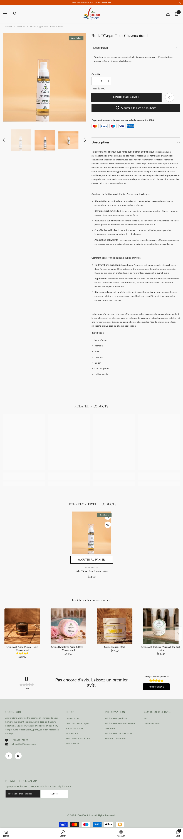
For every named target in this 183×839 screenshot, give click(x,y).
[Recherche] (15, 13)
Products (21, 26)
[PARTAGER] (177, 97)
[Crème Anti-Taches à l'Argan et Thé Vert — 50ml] (160, 626)
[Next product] (178, 634)
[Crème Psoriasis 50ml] (114, 626)
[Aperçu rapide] (108, 525)
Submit (54, 793)
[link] (169, 97)
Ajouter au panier (127, 97)
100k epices (91, 567)
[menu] (5, 13)
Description (100, 47)
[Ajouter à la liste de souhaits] (108, 516)
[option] (44, 77)
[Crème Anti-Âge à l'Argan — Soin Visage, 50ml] (22, 626)
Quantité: (96, 74)
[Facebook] (8, 755)
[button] (3, 140)
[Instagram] (18, 755)
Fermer (180, 2)
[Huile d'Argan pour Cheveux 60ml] (91, 533)
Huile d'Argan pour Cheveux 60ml (91, 571)
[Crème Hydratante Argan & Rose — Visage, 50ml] (68, 626)
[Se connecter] (168, 14)
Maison (9, 26)
